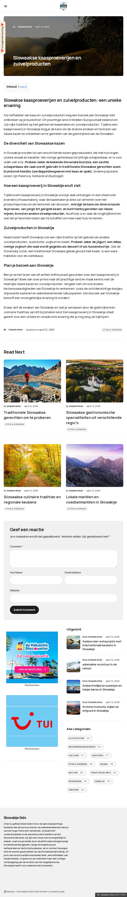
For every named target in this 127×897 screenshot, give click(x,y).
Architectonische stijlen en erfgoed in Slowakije (100, 708)
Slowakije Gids (15, 818)
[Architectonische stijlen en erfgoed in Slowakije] (73, 708)
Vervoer (76, 790)
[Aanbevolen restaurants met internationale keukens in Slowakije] (73, 642)
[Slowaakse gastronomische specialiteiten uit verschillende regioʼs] (94, 380)
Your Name (16, 572)
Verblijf (102, 781)
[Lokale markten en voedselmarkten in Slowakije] (94, 465)
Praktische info (103, 772)
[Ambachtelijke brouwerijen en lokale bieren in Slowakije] (73, 686)
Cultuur (76, 755)
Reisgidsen (78, 781)
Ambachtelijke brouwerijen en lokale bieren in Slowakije (102, 687)
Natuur (76, 772)
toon (22, 86)
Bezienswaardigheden (85, 747)
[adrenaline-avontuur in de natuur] (73, 665)
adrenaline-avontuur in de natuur (99, 666)
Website (15, 590)
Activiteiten (79, 738)
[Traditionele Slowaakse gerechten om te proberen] (32, 380)
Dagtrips (100, 755)
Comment (16, 546)
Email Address (73, 572)
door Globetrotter (92, 636)
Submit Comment (24, 609)
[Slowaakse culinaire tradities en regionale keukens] (32, 465)
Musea (106, 764)
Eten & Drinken (112, 330)
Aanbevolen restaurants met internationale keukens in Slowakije (101, 645)
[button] (5, 6)
